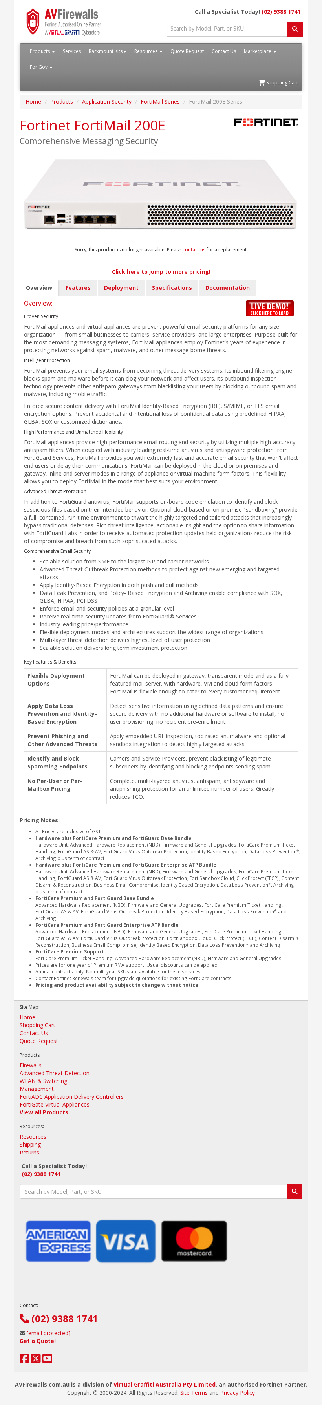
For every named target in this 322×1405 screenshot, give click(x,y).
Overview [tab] (39, 287)
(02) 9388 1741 (281, 11)
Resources (146, 51)
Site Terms (194, 1392)
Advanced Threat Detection (55, 1073)
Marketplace (258, 51)
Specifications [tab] (172, 287)
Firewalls (31, 1065)
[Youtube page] (47, 1360)
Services (72, 51)
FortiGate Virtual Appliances (55, 1104)
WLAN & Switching (43, 1081)
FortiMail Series (160, 101)
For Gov (39, 67)
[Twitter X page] (36, 1360)
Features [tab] (78, 287)
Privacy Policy (237, 1392)
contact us (195, 249)
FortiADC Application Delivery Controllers (72, 1096)
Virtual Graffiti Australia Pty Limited (164, 1384)
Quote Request (187, 51)
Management (37, 1088)
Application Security (107, 101)
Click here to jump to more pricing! (161, 271)
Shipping (30, 1144)
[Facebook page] (24, 1360)
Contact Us (224, 51)
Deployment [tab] (121, 287)
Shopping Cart (281, 82)
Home (33, 101)
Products (40, 51)
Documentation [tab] (227, 287)
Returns (29, 1152)
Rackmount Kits (106, 51)
